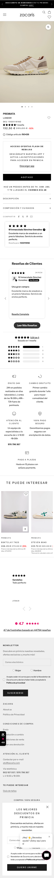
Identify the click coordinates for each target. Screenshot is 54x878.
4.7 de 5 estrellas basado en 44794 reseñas (27, 630)
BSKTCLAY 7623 (10, 542)
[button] (9, 125)
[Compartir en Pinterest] (27, 216)
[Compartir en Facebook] (19, 216)
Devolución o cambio (13, 734)
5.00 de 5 (34, 337)
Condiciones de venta (13, 739)
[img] (18, 273)
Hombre (36, 847)
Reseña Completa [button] (20, 314)
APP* (31, 5)
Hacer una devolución (13, 744)
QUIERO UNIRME (27, 867)
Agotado (27, 177)
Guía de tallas (9, 790)
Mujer (19, 847)
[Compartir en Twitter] (23, 216)
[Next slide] (48, 298)
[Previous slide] (5, 298)
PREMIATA (9, 113)
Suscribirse (15, 693)
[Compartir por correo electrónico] (31, 216)
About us (7, 709)
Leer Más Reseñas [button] (27, 325)
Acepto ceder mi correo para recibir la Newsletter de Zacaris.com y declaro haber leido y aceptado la (28, 856)
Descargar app (27, 166)
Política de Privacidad (14, 714)
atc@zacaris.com (11, 763)
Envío (5, 729)
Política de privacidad (35, 859)
